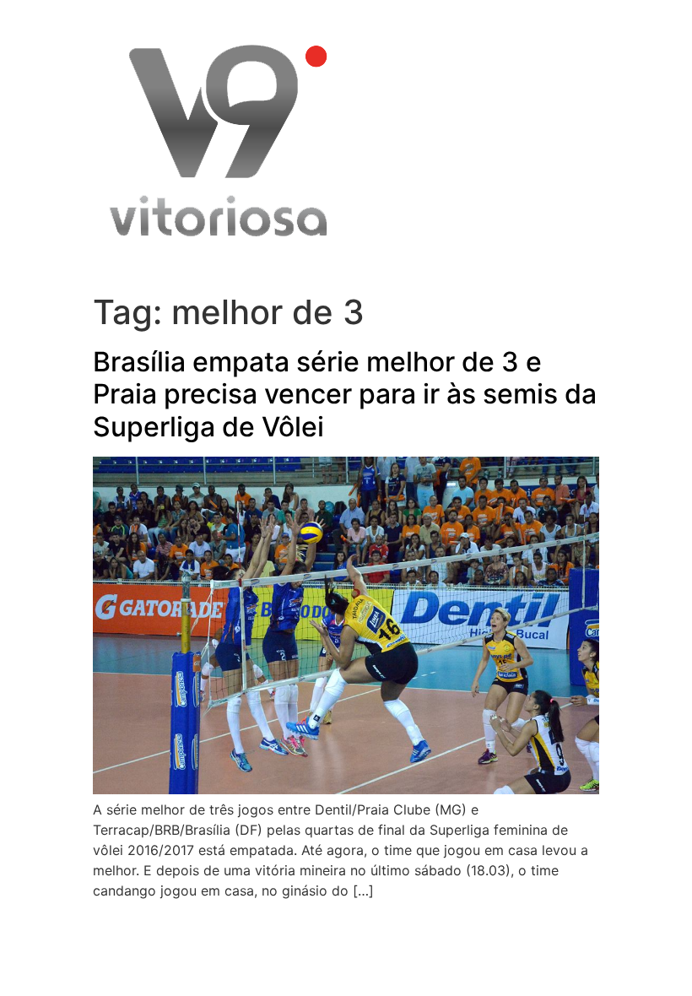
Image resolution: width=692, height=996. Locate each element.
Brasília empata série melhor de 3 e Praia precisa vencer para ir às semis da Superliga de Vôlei (345, 394)
